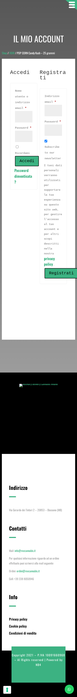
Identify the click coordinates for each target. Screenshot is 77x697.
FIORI (12, 53)
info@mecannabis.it (25, 550)
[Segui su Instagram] (37, 675)
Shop (4, 53)
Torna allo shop (38, 326)
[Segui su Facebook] (29, 675)
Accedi (27, 161)
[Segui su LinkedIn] (46, 675)
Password (23, 127)
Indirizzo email (53, 99)
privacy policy (49, 261)
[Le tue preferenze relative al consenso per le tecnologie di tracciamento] (7, 690)
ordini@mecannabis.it (28, 571)
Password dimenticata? (23, 176)
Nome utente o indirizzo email (23, 99)
